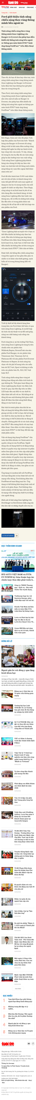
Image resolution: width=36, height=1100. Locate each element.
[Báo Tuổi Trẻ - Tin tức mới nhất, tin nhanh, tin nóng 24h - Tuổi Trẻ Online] (13, 2)
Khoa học (22, 7)
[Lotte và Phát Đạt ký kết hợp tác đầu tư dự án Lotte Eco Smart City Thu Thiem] (7, 620)
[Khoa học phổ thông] (23, 2)
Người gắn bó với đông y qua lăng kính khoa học (17, 671)
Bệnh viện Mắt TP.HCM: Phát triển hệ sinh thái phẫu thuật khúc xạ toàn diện (24, 978)
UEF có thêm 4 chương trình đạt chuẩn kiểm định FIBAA (24, 740)
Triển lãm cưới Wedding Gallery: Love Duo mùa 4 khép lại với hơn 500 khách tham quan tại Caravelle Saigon (24, 816)
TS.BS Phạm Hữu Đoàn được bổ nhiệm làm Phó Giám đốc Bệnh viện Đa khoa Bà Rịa (23, 871)
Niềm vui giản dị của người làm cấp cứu (22, 900)
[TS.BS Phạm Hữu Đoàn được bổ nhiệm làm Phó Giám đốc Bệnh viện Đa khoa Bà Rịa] (7, 871)
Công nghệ (30, 7)
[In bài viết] (17, 535)
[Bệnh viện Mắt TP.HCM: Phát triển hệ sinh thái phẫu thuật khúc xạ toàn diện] (7, 978)
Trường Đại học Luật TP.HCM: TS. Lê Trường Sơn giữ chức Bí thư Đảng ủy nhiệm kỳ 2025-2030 (24, 708)
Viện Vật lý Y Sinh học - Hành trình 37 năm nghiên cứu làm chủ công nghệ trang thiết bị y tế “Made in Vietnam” (24, 757)
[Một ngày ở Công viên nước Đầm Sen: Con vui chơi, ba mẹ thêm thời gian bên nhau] (7, 961)
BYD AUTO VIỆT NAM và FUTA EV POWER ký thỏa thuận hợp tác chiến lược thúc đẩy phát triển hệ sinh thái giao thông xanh (17, 577)
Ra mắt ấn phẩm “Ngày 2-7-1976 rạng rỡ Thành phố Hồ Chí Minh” (24, 925)
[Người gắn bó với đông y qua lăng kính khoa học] (18, 656)
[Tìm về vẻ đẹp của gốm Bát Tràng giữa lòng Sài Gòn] (7, 801)
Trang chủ (4, 13)
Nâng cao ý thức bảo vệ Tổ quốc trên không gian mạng (23, 693)
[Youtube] (28, 1043)
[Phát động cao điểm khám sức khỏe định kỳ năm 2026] (7, 786)
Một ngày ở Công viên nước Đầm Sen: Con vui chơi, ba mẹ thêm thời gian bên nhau (23, 961)
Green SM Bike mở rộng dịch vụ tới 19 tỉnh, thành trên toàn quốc (24, 630)
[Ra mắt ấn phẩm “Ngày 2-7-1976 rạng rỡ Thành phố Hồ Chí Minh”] (7, 926)
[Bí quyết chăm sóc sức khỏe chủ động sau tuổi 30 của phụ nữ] (7, 887)
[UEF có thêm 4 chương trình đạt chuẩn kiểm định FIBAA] (7, 741)
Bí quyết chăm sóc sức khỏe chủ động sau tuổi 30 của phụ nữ (24, 887)
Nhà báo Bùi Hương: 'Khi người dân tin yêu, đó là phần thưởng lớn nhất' (20, 1016)
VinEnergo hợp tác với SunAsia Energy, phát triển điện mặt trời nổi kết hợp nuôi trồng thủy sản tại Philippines (24, 598)
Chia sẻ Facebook (8, 535)
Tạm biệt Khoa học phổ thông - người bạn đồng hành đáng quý (20, 1000)
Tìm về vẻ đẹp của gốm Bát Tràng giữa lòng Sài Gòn (23, 800)
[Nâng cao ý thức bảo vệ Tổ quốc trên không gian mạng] (7, 694)
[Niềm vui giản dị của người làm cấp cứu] (7, 902)
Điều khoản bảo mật (21, 1080)
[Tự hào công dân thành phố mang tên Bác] (7, 774)
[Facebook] (33, 1043)
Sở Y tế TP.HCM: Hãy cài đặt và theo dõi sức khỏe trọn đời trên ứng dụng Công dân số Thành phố (23, 725)
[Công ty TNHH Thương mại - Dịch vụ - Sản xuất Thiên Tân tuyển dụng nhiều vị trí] (7, 588)
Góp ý (30, 1080)
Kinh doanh (13, 13)
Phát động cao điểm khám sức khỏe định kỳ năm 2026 (24, 785)
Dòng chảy (13, 7)
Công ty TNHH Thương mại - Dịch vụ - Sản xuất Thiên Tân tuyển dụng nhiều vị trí (23, 587)
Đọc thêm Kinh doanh (11, 546)
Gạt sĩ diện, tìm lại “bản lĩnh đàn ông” (23, 912)
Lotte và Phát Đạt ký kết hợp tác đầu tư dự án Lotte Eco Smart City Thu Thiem (24, 619)
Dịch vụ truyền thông (7, 1080)
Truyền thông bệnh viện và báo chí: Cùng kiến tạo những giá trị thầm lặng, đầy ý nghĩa (24, 855)
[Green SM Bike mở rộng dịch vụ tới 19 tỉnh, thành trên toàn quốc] (7, 631)
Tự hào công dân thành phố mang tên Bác (23, 772)
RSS (3, 1083)
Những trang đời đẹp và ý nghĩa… (18, 1008)
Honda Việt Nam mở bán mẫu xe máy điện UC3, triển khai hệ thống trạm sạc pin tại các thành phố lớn (24, 609)
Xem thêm (18, 989)
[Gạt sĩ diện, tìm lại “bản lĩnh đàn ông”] (7, 914)
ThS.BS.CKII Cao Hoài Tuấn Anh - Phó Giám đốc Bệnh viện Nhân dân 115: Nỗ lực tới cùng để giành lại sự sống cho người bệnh (24, 942)
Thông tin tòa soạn (7, 1063)
